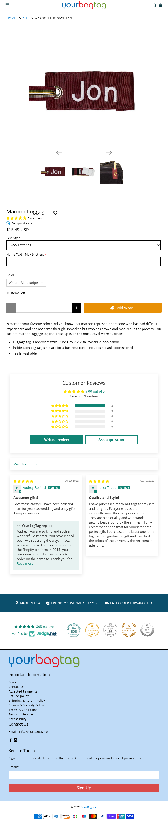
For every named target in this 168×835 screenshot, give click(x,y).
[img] (23, 481)
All (25, 18)
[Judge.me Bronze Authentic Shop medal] (129, 630)
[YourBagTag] (84, 5)
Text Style (13, 238)
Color (10, 275)
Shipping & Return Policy (27, 700)
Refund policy (19, 696)
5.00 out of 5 (95, 391)
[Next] (109, 152)
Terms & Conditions (23, 710)
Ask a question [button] (111, 439)
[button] (16, 218)
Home (11, 18)
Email (14, 767)
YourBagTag (88, 807)
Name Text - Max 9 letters (25, 254)
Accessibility (17, 719)
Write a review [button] (56, 439)
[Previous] (59, 152)
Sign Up (84, 787)
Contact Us (16, 687)
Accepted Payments (23, 691)
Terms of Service (21, 714)
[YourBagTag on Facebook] (10, 741)
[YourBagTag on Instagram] (16, 741)
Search (14, 682)
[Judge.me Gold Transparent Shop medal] (92, 630)
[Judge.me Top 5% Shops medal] (147, 630)
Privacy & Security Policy (26, 705)
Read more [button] (25, 563)
